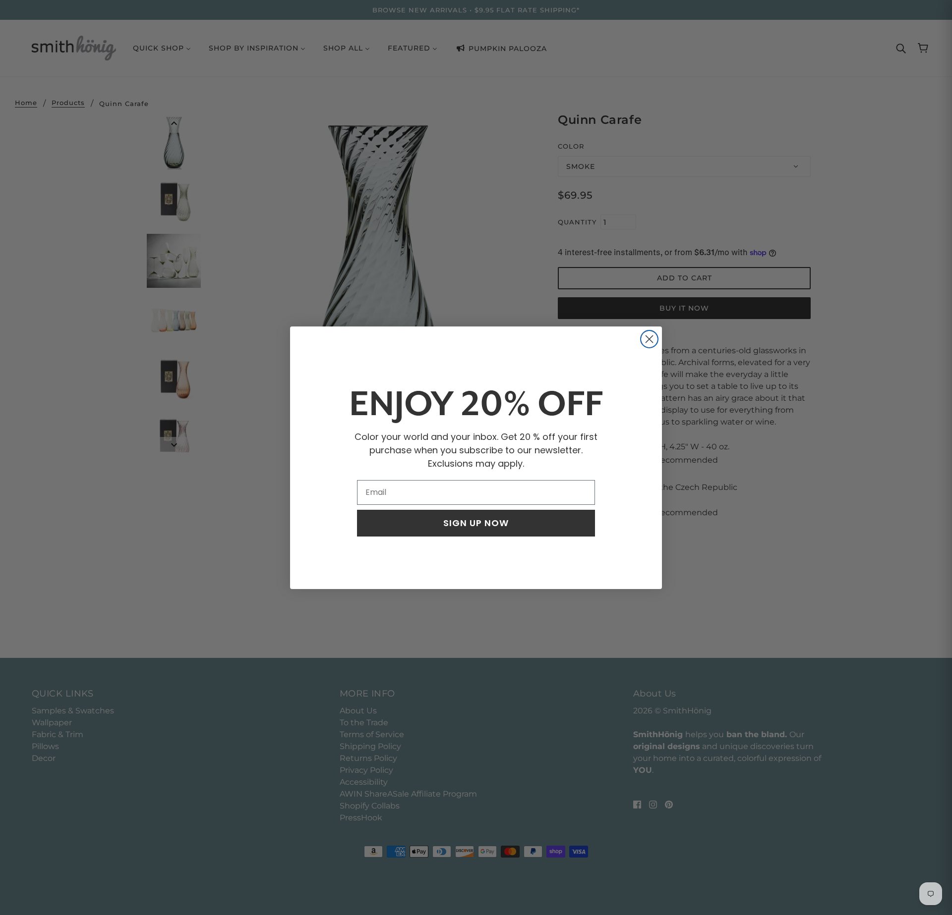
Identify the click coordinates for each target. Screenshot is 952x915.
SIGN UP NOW (476, 523)
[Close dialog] (649, 339)
